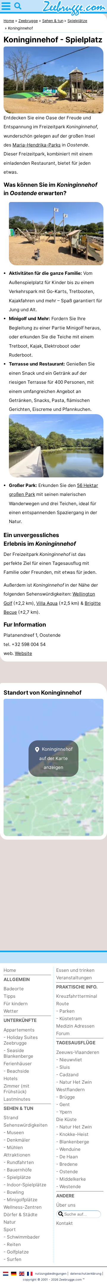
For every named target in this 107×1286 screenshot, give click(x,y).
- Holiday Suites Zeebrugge (21, 1040)
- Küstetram (69, 1018)
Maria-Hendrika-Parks (36, 145)
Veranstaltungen (74, 977)
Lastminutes (17, 1099)
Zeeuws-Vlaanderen (77, 1052)
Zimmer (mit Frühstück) (16, 1088)
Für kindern (16, 1003)
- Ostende (67, 1171)
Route (62, 1003)
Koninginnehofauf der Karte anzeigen (56, 758)
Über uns (65, 1205)
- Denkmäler (17, 1140)
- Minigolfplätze (20, 1199)
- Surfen (12, 1259)
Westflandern (70, 1089)
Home (10, 970)
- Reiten (12, 1244)
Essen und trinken (75, 970)
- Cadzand (67, 1074)
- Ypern (64, 1112)
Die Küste (66, 1119)
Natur (10, 1222)
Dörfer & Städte (20, 1214)
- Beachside (16, 1071)
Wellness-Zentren (23, 1207)
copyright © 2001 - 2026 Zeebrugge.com (52, 1279)
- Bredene (67, 1164)
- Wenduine (68, 1149)
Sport (10, 1229)
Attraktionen (17, 1155)
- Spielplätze (17, 1177)
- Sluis (63, 1067)
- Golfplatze (16, 1252)
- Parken (65, 1011)
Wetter (11, 1011)
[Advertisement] (53, 672)
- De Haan (67, 1156)
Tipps (9, 996)
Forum (63, 1033)
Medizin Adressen (75, 1026)
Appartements (19, 1030)
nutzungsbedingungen (51, 1273)
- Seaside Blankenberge (18, 1053)
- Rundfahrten (19, 1162)
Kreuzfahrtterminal (76, 996)
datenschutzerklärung (85, 1273)
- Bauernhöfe (18, 1170)
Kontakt (64, 1223)
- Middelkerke (71, 1179)
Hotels (11, 1078)
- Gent (63, 1104)
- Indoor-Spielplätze (25, 1185)
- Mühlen (13, 1147)
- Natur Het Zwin (74, 1082)
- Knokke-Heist (72, 1134)
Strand (11, 1117)
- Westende (68, 1186)
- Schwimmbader (22, 1237)
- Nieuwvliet (69, 1060)
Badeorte (14, 989)
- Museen (14, 1132)
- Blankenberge (72, 1142)
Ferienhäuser (18, 1063)
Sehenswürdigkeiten (26, 1125)
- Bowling (14, 1192)
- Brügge (65, 1097)
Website (23, 653)
